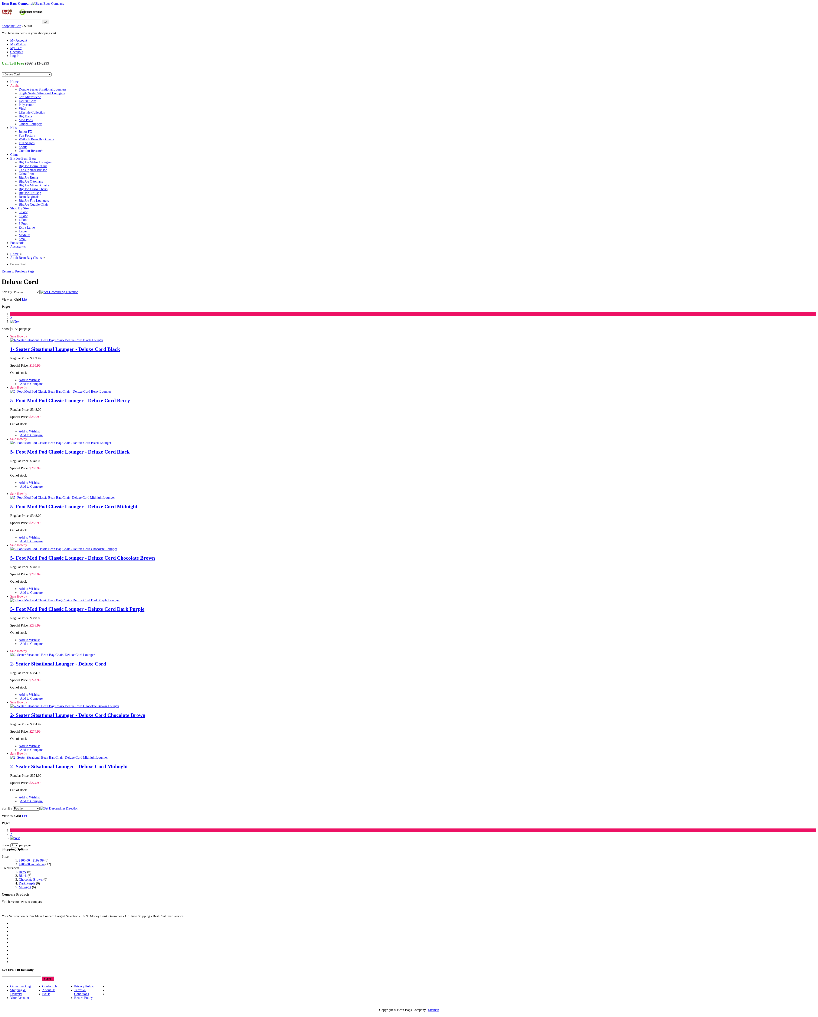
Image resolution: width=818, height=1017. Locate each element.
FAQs (46, 994)
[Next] (15, 321)
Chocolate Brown (31, 879)
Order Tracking (20, 986)
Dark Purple (27, 883)
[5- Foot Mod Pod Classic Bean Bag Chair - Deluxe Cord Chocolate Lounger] (63, 549)
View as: (7, 299)
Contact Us (49, 986)
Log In (14, 56)
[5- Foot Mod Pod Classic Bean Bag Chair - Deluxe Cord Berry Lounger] (60, 391)
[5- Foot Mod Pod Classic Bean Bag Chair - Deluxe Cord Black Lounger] (60, 443)
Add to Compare (31, 384)
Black (23, 875)
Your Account (19, 998)
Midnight (25, 887)
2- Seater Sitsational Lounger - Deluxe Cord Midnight (69, 766)
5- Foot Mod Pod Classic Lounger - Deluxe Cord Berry (70, 400)
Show (6, 329)
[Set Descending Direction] (59, 292)
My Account (18, 40)
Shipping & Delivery (18, 992)
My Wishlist (18, 44)
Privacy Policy (84, 986)
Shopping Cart (11, 26)
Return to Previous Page (18, 271)
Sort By (7, 292)
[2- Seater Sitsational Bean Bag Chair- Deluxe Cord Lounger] (52, 655)
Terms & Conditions (81, 992)
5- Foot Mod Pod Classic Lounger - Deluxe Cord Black (70, 452)
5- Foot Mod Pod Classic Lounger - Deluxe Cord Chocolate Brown (82, 558)
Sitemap (433, 1010)
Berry (22, 872)
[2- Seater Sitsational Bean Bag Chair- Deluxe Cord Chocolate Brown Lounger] (64, 706)
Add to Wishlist (29, 380)
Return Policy (83, 998)
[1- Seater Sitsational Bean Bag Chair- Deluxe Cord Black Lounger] (56, 340)
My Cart (16, 48)
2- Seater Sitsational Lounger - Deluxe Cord (58, 664)
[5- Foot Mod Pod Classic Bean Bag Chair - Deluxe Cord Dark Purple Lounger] (65, 600)
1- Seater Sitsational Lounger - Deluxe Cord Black (65, 349)
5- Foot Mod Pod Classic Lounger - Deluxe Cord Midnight (73, 506)
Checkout (16, 52)
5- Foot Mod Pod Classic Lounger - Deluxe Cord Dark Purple (77, 609)
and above (32, 864)
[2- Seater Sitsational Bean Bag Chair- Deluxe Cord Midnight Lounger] (59, 757)
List (24, 299)
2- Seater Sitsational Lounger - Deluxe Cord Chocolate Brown (77, 715)
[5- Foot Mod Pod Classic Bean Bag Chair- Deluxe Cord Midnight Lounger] (62, 497)
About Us (48, 990)
